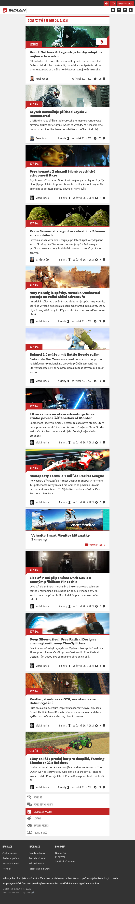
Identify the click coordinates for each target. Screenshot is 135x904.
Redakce (37, 818)
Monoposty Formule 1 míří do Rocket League (67, 475)
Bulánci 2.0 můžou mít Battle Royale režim (64, 354)
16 (100, 381)
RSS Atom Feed (10, 863)
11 (100, 138)
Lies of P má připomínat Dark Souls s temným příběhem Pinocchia (60, 579)
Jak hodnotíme (36, 863)
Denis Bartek (41, 138)
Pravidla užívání (37, 858)
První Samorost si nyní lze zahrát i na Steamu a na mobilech (67, 233)
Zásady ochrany (37, 853)
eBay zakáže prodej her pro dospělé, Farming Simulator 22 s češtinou (67, 760)
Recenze (33, 44)
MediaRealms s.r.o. (12, 888)
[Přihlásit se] (131, 10)
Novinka (34, 104)
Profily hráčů (40, 833)
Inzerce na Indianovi (39, 868)
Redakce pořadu (10, 858)
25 (100, 79)
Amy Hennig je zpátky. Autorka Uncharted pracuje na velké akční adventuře (65, 294)
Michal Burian (42, 198)
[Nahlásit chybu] (33, 892)
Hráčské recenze (41, 825)
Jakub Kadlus (41, 79)
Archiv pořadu (9, 853)
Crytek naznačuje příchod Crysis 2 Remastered (58, 113)
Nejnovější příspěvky (60, 854)
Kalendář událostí (42, 812)
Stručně (33, 751)
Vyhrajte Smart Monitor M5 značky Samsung (60, 537)
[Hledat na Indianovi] (113, 10)
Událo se (37, 797)
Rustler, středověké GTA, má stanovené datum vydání (63, 700)
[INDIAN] (14, 10)
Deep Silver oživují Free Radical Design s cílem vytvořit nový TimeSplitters (63, 641)
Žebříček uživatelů (65, 861)
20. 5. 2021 (82, 79)
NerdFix (6, 868)
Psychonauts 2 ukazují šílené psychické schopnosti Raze (62, 173)
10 (100, 321)
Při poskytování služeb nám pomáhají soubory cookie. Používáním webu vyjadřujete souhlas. (51, 883)
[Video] (67, 36)
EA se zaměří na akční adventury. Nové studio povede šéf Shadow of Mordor (62, 415)
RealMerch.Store (125, 3)
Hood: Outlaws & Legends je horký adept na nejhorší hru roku (66, 54)
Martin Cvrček (42, 260)
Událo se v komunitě (43, 804)
